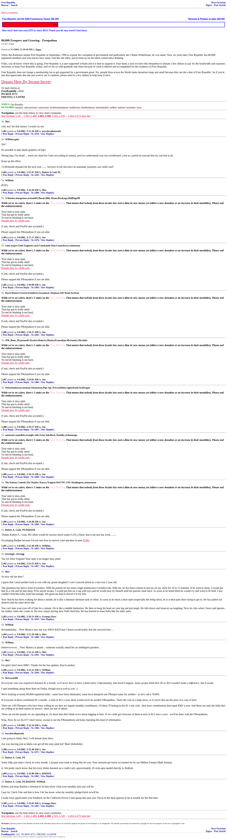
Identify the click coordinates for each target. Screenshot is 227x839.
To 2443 (35, 175)
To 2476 (35, 134)
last (88, 116)
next (84, 116)
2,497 (4, 725)
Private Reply (22, 134)
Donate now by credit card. (15, 220)
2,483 (4, 190)
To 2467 (35, 566)
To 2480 (35, 193)
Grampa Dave (49, 616)
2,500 (4, 803)
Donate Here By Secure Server (26, 81)
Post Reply (8, 134)
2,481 (4, 131)
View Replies (47, 134)
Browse (4, 5)
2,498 (4, 749)
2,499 (4, 773)
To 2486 (35, 382)
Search (14, 5)
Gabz (44, 725)
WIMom (46, 546)
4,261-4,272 (74, 116)
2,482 (4, 172)
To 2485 (35, 335)
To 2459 (35, 619)
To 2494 (35, 672)
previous (10, 116)
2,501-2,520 (58, 116)
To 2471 (35, 752)
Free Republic (8, 2)
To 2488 (35, 477)
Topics (209, 5)
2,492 (4, 563)
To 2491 (35, 655)
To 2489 (35, 524)
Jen (44, 237)
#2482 (86, 540)
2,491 (4, 546)
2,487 (4, 379)
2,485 (4, 285)
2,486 (4, 332)
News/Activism (218, 2)
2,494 (4, 634)
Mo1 (44, 190)
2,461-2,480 (30, 116)
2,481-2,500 (44, 116)
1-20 (18, 116)
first (3, 116)
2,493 (4, 616)
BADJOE (46, 773)
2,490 (4, 521)
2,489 (4, 474)
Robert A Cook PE (51, 172)
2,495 (4, 652)
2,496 (4, 670)
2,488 (4, 427)
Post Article (220, 5)
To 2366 (35, 728)
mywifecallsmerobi (51, 131)
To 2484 (35, 287)
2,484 (4, 237)
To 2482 (35, 548)
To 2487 (35, 429)
